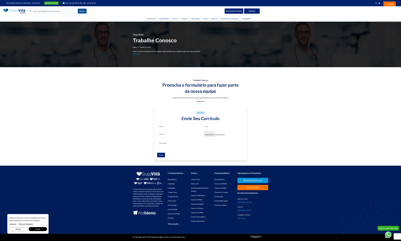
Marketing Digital (157, 237)
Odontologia (195, 19)
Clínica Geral (172, 201)
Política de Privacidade (25, 224)
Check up (214, 19)
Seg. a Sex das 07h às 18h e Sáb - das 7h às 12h (80, 3)
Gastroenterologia (174, 214)
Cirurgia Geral (172, 192)
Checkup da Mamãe (220, 184)
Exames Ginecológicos (198, 217)
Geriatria (170, 218)
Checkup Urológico (220, 205)
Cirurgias (184, 19)
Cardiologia (171, 188)
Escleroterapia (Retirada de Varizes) (200, 189)
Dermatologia (172, 205)
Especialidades (164, 19)
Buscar (82, 11)
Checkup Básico (219, 179)
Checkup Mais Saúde (221, 201)
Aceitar (38, 229)
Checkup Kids (218, 196)
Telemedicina (246, 19)
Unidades (251, 11)
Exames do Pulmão (197, 212)
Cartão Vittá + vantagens (229, 19)
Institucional (151, 19)
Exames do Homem (197, 208)
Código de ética (253, 187)
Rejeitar (18, 229)
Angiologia (171, 184)
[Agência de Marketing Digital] (255, 237)
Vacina (205, 19)
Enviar (161, 155)
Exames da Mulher (197, 200)
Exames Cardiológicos (198, 195)
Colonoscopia (195, 179)
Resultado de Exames (234, 11)
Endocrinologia (172, 209)
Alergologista (172, 179)
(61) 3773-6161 (53, 3)
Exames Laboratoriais (198, 221)
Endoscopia (195, 184)
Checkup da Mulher (220, 188)
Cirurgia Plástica (173, 196)
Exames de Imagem (197, 204)
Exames (175, 19)
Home (135, 47)
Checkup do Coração (221, 192)
